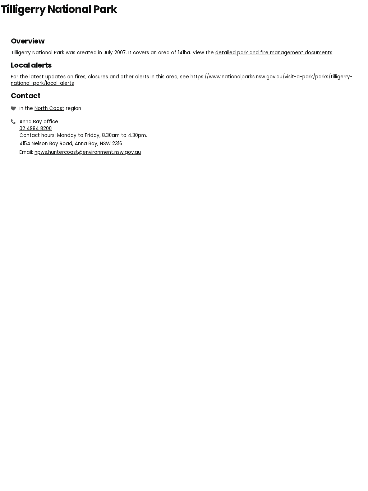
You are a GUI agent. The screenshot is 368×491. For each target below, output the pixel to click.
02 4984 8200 (35, 128)
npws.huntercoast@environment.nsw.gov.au (87, 152)
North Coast (49, 108)
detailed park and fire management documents (273, 52)
